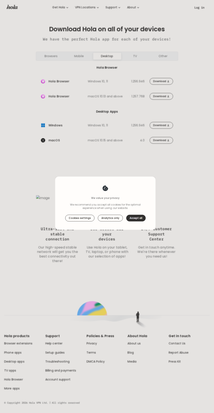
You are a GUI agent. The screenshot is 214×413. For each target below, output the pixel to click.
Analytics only (110, 218)
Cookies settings (80, 218)
